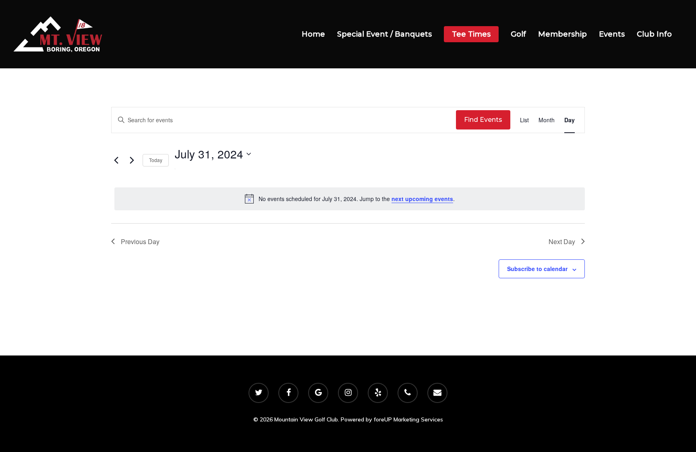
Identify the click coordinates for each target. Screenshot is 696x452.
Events (612, 34)
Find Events (483, 119)
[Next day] (132, 160)
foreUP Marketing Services (408, 419)
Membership (562, 34)
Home (313, 34)
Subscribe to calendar (537, 269)
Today (155, 159)
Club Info (654, 34)
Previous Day (140, 241)
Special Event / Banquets (384, 34)
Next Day (562, 241)
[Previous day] (116, 160)
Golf (518, 34)
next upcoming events (422, 199)
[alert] (349, 198)
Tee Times (471, 34)
